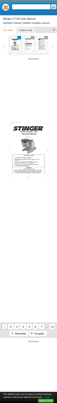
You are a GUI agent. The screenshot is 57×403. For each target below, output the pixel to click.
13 (52, 326)
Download (20, 333)
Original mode (25, 30)
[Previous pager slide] (4, 46)
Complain (38, 333)
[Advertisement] (28, 85)
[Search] (53, 6)
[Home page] (5, 7)
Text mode (8, 30)
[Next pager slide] (53, 46)
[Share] (54, 30)
